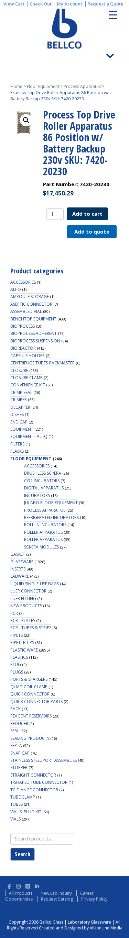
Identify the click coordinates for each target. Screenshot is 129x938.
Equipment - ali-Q (28, 436)
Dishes (17, 414)
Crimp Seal (21, 392)
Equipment (21, 429)
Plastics (19, 657)
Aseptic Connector (31, 304)
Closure (19, 370)
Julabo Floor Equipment (51, 503)
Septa (16, 745)
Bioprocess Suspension (35, 341)
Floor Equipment (43, 86)
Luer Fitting (23, 598)
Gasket (17, 554)
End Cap (19, 422)
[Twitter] (28, 885)
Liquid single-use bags (34, 584)
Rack (15, 709)
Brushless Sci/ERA (42, 473)
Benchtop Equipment (33, 319)
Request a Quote (105, 4)
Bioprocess (22, 326)
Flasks (17, 451)
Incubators (37, 495)
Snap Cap (20, 753)
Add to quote (91, 231)
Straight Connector (33, 775)
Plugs (16, 672)
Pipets (16, 635)
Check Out (41, 4)
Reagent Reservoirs (31, 716)
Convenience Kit (27, 385)
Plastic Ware (24, 650)
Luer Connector (28, 591)
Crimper (18, 400)
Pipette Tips (22, 642)
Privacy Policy (94, 899)
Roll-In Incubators (45, 525)
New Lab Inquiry (56, 893)
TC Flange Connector (34, 790)
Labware (19, 576)
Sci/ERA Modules (41, 547)
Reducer (19, 723)
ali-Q (15, 289)
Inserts (17, 569)
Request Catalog (57, 899)
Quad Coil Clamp (28, 687)
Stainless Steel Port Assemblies (43, 760)
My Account (69, 4)
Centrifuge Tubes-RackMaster (42, 363)
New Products (26, 606)
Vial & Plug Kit (25, 812)
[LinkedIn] (37, 885)
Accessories (23, 282)
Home (16, 86)
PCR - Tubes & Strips (30, 628)
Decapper (20, 407)
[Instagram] (18, 885)
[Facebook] (9, 885)
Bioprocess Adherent (33, 333)
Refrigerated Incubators (51, 517)
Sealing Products (29, 738)
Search (22, 854)
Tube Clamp (22, 797)
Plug (15, 664)
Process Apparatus (82, 86)
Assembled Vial (26, 311)
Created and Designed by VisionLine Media (80, 928)
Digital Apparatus (44, 488)
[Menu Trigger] (113, 14)
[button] (26, 120)
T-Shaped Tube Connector (38, 782)
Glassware (21, 562)
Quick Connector (30, 694)
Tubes (16, 804)
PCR (14, 613)
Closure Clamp (26, 378)
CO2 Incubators (42, 481)
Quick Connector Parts (36, 701)
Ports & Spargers (28, 679)
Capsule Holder (27, 356)
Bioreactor (23, 348)
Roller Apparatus (43, 532)
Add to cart (87, 213)
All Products (20, 893)
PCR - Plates (22, 620)
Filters (17, 444)
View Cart (13, 4)
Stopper (19, 767)
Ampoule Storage (29, 297)
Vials (15, 819)
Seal (14, 731)
